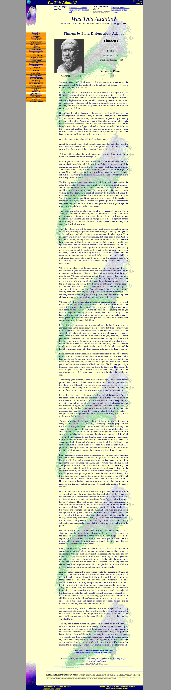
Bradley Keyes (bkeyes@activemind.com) (104, 659)
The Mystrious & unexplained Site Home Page (94, 650)
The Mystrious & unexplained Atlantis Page (94, 652)
